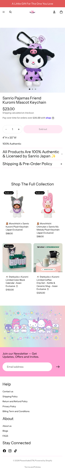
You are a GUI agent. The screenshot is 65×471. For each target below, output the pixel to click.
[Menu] (3, 12)
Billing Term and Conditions (16, 411)
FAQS (5, 435)
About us (7, 425)
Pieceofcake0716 (27, 460)
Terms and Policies (32, 467)
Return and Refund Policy (15, 401)
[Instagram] (10, 451)
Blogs (5, 430)
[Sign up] (57, 366)
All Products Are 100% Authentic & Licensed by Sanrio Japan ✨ (31, 153)
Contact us (8, 391)
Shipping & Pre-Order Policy (27, 163)
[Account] (54, 12)
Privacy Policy (9, 406)
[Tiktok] (15, 451)
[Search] (10, 12)
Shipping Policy (10, 396)
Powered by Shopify (43, 460)
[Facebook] (4, 451)
